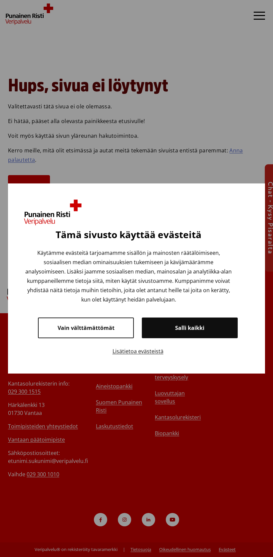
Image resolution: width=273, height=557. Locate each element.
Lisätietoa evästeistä (138, 351)
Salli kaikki (189, 328)
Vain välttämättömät (86, 328)
